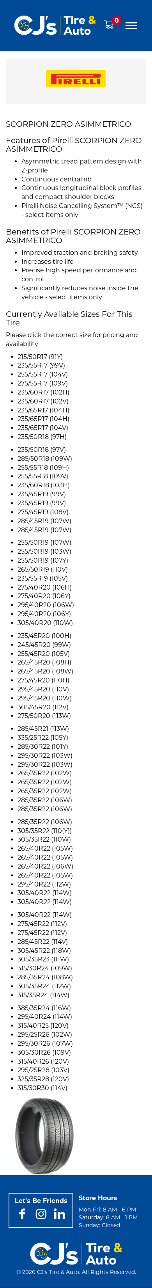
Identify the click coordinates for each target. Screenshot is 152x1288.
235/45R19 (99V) (42, 494)
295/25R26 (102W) (45, 1034)
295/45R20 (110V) (43, 689)
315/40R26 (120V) (43, 1061)
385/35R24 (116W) (44, 1008)
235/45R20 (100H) (44, 636)
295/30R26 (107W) (45, 1043)
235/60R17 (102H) (43, 392)
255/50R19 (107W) (44, 542)
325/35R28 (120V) (43, 1079)
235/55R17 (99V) (41, 365)
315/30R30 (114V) (42, 1088)
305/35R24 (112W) (44, 986)
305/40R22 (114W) (45, 893)
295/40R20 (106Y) (44, 614)
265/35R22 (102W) (45, 773)
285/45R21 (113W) (43, 728)
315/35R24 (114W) (43, 995)
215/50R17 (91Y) (40, 357)
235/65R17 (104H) (43, 410)
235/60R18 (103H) (44, 485)
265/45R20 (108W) (45, 671)
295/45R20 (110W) (45, 698)
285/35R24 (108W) (45, 977)
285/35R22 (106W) (45, 800)
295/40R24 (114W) (45, 1016)
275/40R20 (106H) (45, 587)
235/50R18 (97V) (42, 449)
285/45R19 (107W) (44, 521)
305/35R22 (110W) (44, 839)
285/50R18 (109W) (45, 458)
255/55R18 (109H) (43, 467)
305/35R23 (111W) (43, 959)
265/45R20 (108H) (44, 662)
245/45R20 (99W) (44, 644)
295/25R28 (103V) (43, 1070)
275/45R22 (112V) (42, 923)
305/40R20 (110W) (45, 623)
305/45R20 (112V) (43, 707)
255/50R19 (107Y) (43, 560)
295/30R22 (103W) (45, 755)
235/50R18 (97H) (42, 437)
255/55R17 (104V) (43, 374)
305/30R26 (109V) (44, 1052)
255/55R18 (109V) (43, 476)
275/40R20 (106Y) (44, 596)
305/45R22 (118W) (44, 950)
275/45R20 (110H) (43, 680)
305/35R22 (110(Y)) (45, 831)
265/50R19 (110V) (43, 569)
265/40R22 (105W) (45, 848)
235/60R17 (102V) (43, 401)
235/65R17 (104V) (43, 428)
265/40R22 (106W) (45, 866)
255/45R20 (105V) (44, 653)
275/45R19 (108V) (43, 512)
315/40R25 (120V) (43, 1025)
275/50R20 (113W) (44, 716)
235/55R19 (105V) (43, 578)
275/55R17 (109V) (43, 383)
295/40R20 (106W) (46, 605)
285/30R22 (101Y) (43, 746)
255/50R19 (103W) (44, 551)
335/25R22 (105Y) (43, 737)
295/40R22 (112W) (44, 884)
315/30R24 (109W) (45, 968)
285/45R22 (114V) (43, 941)
